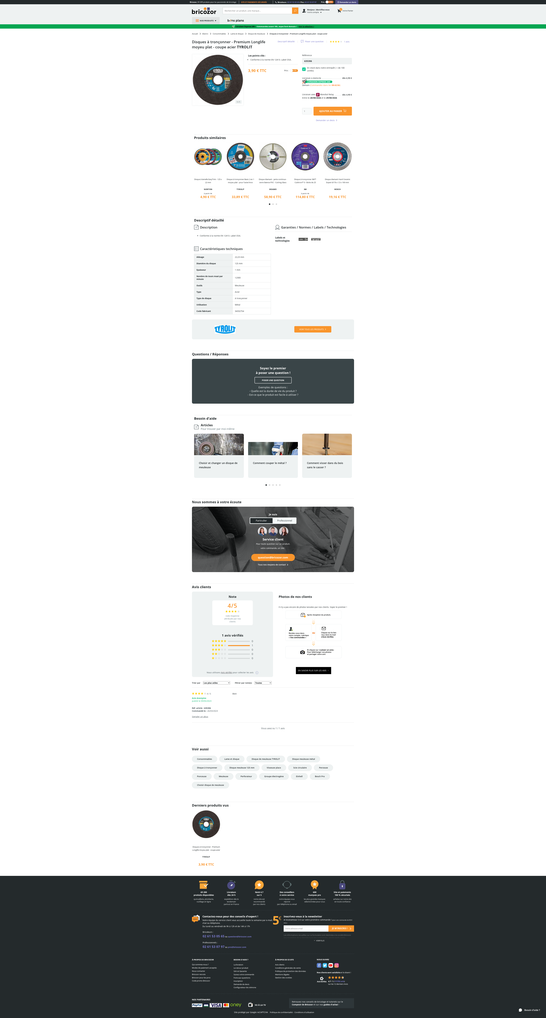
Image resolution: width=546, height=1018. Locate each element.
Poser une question (314, 41)
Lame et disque (231, 759)
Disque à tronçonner (207, 767)
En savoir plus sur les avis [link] (312, 670)
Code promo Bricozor (201, 980)
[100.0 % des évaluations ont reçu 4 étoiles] (219, 645)
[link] (346, 2)
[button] (269, 204)
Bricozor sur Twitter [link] (325, 965)
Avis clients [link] (279, 964)
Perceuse (323, 767)
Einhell (299, 776)
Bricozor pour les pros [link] (201, 977)
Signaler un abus (200, 716)
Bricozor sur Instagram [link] (336, 965)
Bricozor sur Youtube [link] (330, 965)
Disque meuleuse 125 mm (241, 767)
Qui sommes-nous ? (200, 964)
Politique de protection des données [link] (290, 971)
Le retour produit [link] (241, 968)
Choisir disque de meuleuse (210, 785)
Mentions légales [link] (282, 974)
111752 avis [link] (339, 981)
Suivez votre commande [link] (244, 974)
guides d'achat (331, 1004)
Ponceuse (201, 776)
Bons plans (236, 20)
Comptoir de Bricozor (302, 1004)
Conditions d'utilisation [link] (304, 1012)
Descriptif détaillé (286, 41)
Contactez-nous (212, 916)
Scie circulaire (300, 767)
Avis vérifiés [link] (226, 672)
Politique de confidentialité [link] (281, 1012)
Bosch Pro (320, 776)
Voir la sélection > (306, 26)
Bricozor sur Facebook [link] (319, 965)
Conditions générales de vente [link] (288, 968)
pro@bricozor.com (237, 947)
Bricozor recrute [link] (198, 974)
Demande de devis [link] (241, 984)
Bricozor (205, 11)
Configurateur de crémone (245, 987)
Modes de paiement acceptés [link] (204, 967)
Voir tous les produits (311, 329)
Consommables (204, 759)
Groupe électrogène (274, 776)
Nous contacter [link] (198, 971)
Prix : (323, 2)
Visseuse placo (274, 767)
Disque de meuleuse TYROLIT (266, 759)
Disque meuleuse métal (303, 759)
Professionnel (284, 520)
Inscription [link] (238, 981)
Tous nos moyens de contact (272, 564)
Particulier (261, 520)
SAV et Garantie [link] (240, 971)
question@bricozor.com (273, 557)
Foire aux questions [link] (242, 977)
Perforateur (246, 776)
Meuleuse (223, 776)
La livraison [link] (238, 964)
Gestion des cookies (283, 977)
